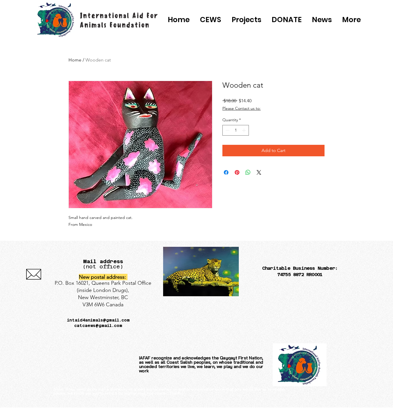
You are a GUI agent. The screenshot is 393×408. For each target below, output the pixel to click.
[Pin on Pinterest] (237, 172)
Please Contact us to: (241, 108)
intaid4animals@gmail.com (98, 320)
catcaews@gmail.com (98, 325)
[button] (286, 20)
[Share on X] (258, 172)
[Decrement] (226, 130)
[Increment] (244, 130)
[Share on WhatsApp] (248, 172)
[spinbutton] (235, 130)
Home (74, 60)
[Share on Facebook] (226, 172)
